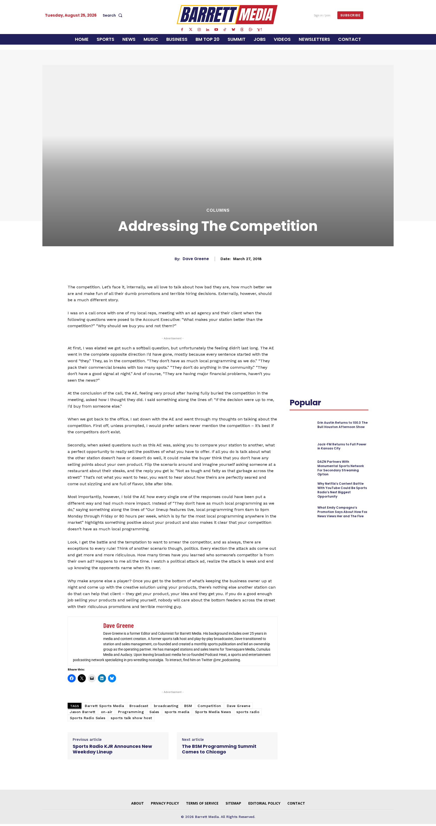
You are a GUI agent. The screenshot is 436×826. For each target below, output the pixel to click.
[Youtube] (216, 29)
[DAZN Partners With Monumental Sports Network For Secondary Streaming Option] (301, 468)
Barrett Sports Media (104, 706)
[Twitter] (190, 29)
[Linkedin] (207, 29)
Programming (131, 712)
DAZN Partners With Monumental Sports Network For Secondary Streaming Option (340, 468)
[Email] (295, 306)
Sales (154, 712)
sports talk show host (131, 718)
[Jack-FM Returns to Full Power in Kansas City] (301, 446)
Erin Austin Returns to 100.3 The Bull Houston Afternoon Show (342, 424)
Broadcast (138, 706)
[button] (113, 15)
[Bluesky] (233, 29)
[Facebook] (181, 29)
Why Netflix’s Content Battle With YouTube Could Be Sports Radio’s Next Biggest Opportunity (342, 489)
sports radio (247, 712)
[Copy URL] (306, 306)
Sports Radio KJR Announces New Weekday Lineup (112, 749)
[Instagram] (199, 29)
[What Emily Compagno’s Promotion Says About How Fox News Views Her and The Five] (301, 512)
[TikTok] (224, 29)
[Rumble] (250, 29)
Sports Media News (213, 712)
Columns (218, 210)
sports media (177, 712)
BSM (188, 706)
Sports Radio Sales (87, 718)
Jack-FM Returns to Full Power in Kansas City (341, 446)
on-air (107, 712)
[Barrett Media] (227, 14)
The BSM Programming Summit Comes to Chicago (219, 749)
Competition (209, 706)
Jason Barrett (82, 712)
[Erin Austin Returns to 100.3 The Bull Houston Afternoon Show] (301, 425)
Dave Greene (196, 259)
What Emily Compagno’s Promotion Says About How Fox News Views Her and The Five (342, 511)
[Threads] (242, 29)
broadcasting (166, 706)
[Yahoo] (259, 29)
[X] (338, 294)
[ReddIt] (361, 294)
